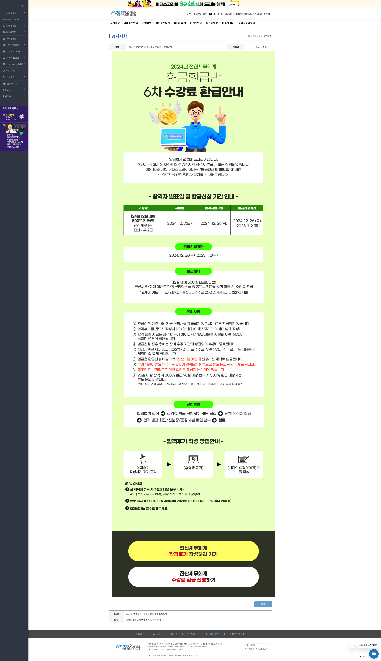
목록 (263, 604)
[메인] (123, 15)
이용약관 (191, 633)
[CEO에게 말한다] (14, 137)
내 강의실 (228, 14)
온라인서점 (238, 14)
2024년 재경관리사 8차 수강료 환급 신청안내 (146, 613)
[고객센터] (14, 117)
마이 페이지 (218, 14)
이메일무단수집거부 (238, 633)
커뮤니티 (258, 14)
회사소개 (139, 633)
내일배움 (249, 14)
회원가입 (197, 14)
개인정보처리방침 (212, 633)
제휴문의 (173, 633)
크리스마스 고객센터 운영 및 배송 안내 (143, 619)
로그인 (189, 14)
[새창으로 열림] (193, 547)
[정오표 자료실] (14, 109)
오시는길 (156, 633)
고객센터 (267, 14)
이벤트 (206, 14)
